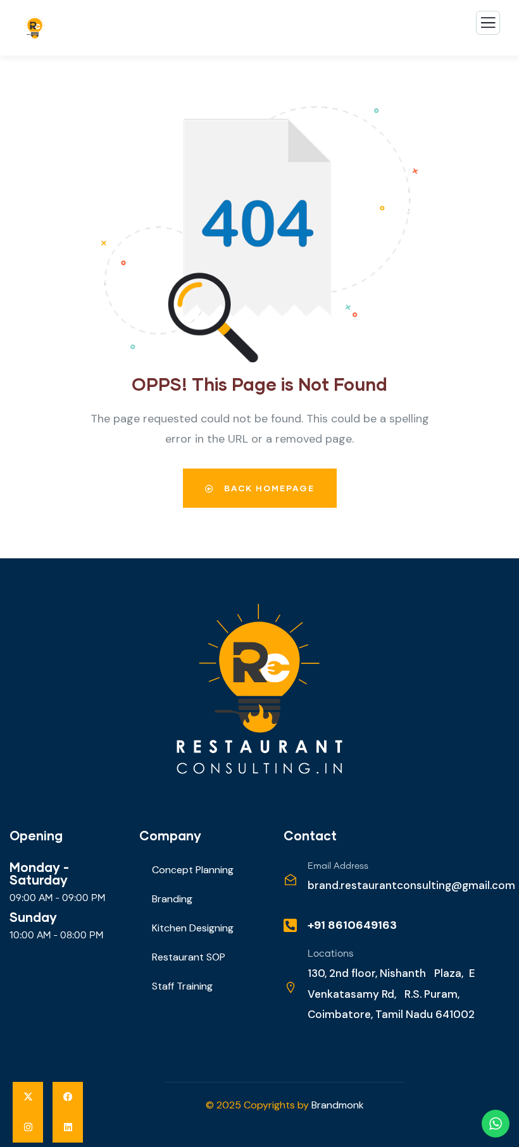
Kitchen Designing (193, 928)
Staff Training (182, 986)
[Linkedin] (68, 1127)
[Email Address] (290, 879)
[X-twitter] (28, 1097)
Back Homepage (268, 488)
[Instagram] (28, 1127)
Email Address (338, 866)
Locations (331, 954)
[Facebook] (68, 1097)
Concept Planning (193, 869)
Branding (172, 898)
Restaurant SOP (188, 957)
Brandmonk (337, 1105)
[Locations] (290, 988)
